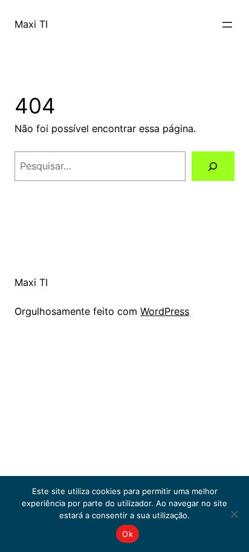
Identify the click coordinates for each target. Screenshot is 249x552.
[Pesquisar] (213, 166)
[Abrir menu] (227, 24)
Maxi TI (31, 24)
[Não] (234, 514)
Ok (127, 534)
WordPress (164, 311)
